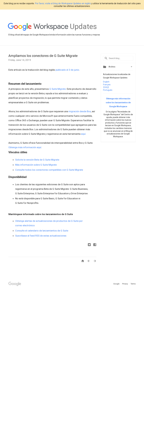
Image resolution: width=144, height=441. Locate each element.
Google (116, 284)
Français (107, 84)
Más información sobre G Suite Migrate (36, 164)
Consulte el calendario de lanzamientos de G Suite (41, 230)
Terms (133, 284)
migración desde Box (79, 111)
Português (107, 90)
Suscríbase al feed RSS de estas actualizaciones (40, 235)
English (106, 82)
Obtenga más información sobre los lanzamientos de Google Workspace (118, 102)
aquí (83, 133)
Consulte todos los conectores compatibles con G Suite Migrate (49, 169)
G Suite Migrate (57, 88)
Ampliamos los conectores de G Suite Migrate (43, 56)
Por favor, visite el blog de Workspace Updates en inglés (63, 3)
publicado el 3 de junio (67, 69)
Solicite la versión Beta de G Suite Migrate (37, 159)
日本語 (106, 87)
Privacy (125, 284)
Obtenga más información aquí (24, 147)
